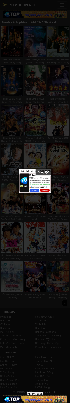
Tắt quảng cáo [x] (35, 394)
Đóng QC (43, 172)
